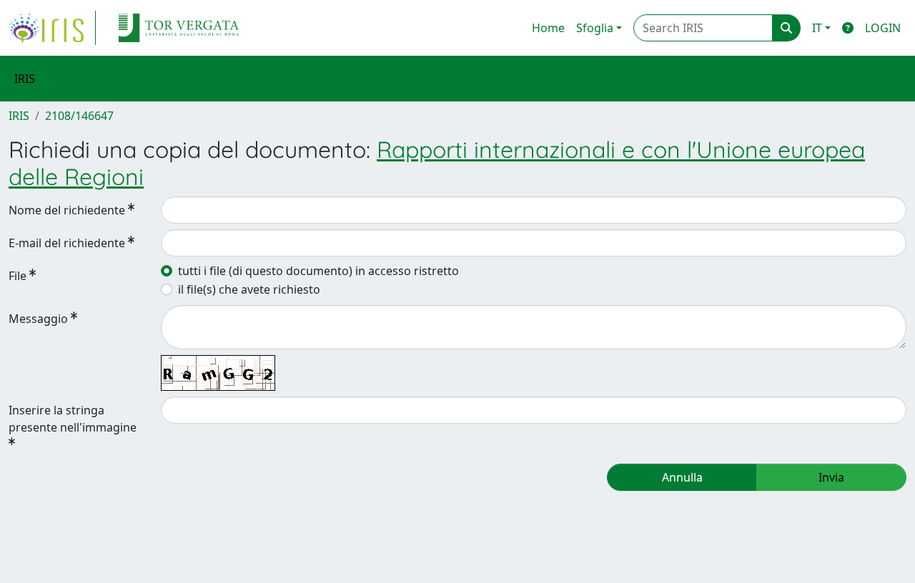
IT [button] (817, 28)
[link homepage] (52, 28)
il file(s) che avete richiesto (249, 289)
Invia (831, 477)
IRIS (19, 116)
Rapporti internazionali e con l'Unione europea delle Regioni (437, 163)
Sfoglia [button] (594, 28)
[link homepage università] (178, 28)
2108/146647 (79, 116)
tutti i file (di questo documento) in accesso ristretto (318, 271)
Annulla (682, 477)
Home (548, 28)
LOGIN (883, 28)
